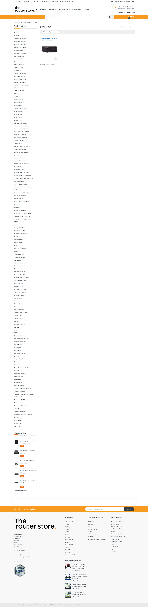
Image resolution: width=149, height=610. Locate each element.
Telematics (17, 408)
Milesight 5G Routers (20, 47)
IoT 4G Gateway (18, 111)
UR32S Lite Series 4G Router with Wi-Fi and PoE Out (28, 461)
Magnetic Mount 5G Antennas (22, 187)
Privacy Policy (115, 539)
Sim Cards (17, 426)
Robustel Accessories (20, 271)
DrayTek (16, 356)
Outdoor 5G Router (19, 230)
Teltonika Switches (19, 391)
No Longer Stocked (46, 36)
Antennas (44, 1)
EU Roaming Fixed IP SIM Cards (97, 539)
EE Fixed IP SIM (18, 283)
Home (15, 22)
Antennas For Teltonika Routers (22, 213)
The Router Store (42, 605)
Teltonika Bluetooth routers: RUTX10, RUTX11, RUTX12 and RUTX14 (80, 576)
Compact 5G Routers (20, 53)
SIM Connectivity (63, 9)
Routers (42, 9)
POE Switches (18, 382)
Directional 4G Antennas (21, 152)
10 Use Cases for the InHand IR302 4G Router (79, 593)
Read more (55, 58)
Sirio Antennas (18, 143)
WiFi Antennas (18, 207)
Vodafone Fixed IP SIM (20, 292)
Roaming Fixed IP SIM (20, 289)
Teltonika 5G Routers (20, 38)
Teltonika (35, 1)
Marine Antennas (19, 198)
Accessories (17, 260)
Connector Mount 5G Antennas (22, 175)
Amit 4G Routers (18, 99)
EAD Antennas (18, 155)
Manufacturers (76, 9)
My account (114, 546)
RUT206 (67, 542)
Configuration (18, 420)
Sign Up (129, 509)
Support (87, 9)
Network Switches (19, 385)
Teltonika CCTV (18, 318)
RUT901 (67, 529)
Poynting (16, 362)
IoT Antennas (17, 117)
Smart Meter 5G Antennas (21, 201)
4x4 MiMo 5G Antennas (20, 184)
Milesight (16, 321)
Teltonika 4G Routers (20, 73)
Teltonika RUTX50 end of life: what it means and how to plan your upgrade (79, 566)
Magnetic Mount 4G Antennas (22, 146)
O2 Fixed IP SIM (18, 286)
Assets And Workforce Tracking (23, 414)
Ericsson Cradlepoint (20, 341)
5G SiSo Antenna (19, 169)
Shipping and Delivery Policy (119, 536)
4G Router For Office (20, 91)
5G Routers (17, 35)
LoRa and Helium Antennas (21, 210)
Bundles (16, 417)
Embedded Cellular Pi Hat (21, 405)
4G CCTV (16, 245)
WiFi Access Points (19, 397)
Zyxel (15, 365)
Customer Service (65, 1)
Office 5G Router (19, 64)
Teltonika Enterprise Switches (22, 388)
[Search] (111, 17)
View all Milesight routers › (20, 490)
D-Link (16, 330)
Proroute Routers (19, 304)
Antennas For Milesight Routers (22, 219)
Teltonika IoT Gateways (20, 108)
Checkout (113, 551)
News (112, 544)
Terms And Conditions (117, 534)
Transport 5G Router (20, 228)
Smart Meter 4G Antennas (21, 163)
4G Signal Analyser (19, 257)
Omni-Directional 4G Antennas (22, 129)
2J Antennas (17, 333)
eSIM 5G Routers (19, 56)
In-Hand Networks (19, 324)
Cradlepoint (17, 347)
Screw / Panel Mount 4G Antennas (23, 132)
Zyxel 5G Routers (19, 62)
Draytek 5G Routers (19, 50)
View (22, 445)
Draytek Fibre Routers (20, 359)
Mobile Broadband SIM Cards (22, 368)
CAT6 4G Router (18, 93)
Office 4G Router (19, 239)
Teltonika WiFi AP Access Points (23, 400)
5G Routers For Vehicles (20, 233)
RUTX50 (67, 524)
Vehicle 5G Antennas (20, 190)
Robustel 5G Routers (20, 44)
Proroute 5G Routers (20, 41)
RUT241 (67, 534)
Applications (17, 225)
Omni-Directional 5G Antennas (22, 193)
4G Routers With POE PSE (21, 85)
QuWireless (17, 350)
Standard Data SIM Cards (21, 277)
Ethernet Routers (19, 102)
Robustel (16, 327)
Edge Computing (19, 309)
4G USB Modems (19, 254)
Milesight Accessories (20, 263)
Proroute (26, 1)
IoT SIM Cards (54, 1)
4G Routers (17, 70)
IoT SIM (90, 531)
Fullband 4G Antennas (20, 134)
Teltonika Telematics (20, 411)
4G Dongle (17, 96)
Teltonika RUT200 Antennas (22, 216)
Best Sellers (17, 1)
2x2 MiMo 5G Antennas (20, 181)
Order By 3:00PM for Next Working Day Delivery (122, 1)
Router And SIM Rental (20, 248)
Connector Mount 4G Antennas (22, 126)
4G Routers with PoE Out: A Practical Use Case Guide (79, 585)
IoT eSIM (67, 549)
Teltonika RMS (18, 315)
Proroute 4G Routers (20, 76)
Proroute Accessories (20, 266)
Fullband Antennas (19, 353)
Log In (74, 1)
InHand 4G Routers (19, 88)
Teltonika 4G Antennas (20, 140)
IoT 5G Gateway (18, 114)
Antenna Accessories (20, 160)
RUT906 (67, 532)
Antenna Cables (18, 158)
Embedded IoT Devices (20, 403)
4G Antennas (17, 120)
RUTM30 (67, 537)
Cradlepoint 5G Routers (20, 59)
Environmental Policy (116, 541)
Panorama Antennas (19, 335)
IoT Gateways (18, 105)
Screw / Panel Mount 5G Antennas (23, 178)
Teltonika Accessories (20, 269)
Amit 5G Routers (18, 67)
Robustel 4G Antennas (20, 123)
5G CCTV (16, 251)
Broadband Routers (19, 295)
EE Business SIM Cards (71, 555)
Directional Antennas (20, 195)
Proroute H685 (69, 539)
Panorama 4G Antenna (20, 137)
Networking (17, 379)
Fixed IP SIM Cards (19, 274)
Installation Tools (18, 376)
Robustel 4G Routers (20, 79)
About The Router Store (117, 521)
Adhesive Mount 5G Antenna (22, 172)
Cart (112, 549)
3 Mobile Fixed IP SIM (20, 280)
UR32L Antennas (19, 222)
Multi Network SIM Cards (118, 529)
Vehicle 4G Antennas (20, 149)
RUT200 (67, 527)
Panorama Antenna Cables (21, 338)
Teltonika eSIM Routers (20, 312)
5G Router (67, 552)
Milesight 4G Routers (20, 82)
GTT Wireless (18, 344)
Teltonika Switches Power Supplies (23, 394)
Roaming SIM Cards (116, 526)
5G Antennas (17, 166)
